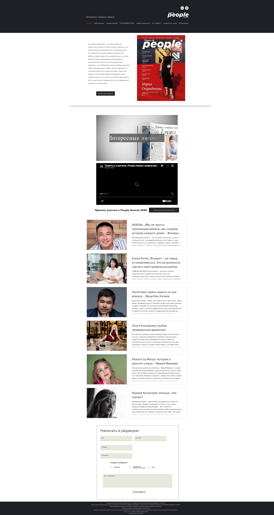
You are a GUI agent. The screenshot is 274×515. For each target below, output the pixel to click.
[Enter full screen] (174, 158)
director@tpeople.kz (143, 511)
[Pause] (99, 158)
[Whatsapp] (182, 8)
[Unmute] (102, 158)
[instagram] (186, 8)
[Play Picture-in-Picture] (171, 158)
